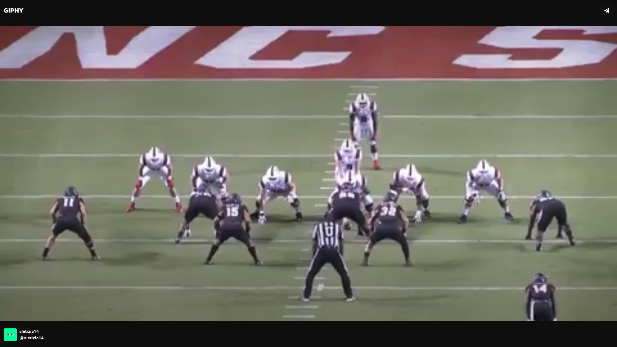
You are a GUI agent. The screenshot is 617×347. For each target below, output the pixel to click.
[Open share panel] (606, 10)
